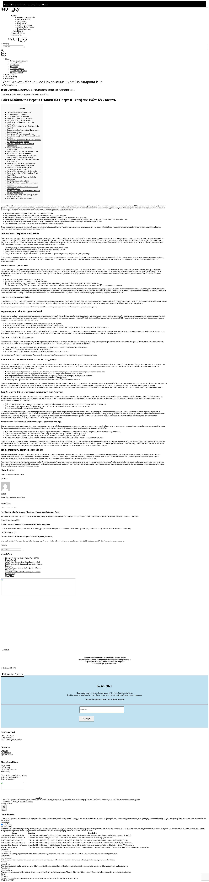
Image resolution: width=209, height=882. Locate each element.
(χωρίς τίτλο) (9, 576)
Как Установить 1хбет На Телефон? (20, 198)
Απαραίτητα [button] (5, 823)
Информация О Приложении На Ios (20, 134)
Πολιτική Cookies (26, 802)
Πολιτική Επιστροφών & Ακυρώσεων (14, 775)
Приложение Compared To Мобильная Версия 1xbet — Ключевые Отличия (21, 164)
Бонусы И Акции (13, 189)
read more (135, 516)
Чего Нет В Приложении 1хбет (18, 116)
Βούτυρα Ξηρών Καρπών (26, 17)
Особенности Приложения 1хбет (19, 112)
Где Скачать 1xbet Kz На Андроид (19, 120)
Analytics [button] (4, 862)
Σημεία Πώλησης (19, 33)
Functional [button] (4, 850)
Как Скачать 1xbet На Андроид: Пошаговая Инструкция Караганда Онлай (30, 512)
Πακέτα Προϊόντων (24, 29)
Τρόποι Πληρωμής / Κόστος (11, 777)
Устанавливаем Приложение (17, 114)
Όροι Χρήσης (5, 767)
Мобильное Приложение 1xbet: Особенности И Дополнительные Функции (24, 141)
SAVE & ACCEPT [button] (7, 880)
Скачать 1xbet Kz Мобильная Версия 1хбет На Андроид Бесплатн (26, 536)
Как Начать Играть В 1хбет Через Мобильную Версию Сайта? (19, 168)
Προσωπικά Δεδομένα (8, 769)
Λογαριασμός (5, 766)
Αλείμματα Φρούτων (24, 25)
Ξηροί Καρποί (22, 21)
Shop (14, 15)
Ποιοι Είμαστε (18, 31)
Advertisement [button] (6, 868)
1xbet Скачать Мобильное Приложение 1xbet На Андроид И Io (25, 524)
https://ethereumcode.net (17, 497)
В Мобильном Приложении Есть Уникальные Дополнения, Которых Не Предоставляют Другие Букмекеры (21, 155)
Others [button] (3, 874)
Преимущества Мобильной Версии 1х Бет (22, 151)
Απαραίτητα (7, 825)
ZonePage (39, 798)
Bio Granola (21, 23)
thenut (3, 494)
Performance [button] (5, 856)
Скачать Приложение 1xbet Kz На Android (22, 171)
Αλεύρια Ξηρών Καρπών (26, 27)
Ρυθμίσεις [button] (6, 802)
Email (22, 474)
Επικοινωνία (17, 35)
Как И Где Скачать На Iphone (18, 181)
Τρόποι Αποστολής (7, 779)
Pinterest (16, 474)
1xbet (103, 227)
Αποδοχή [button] (16, 802)
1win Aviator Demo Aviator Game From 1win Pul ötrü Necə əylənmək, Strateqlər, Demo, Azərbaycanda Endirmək (23, 564)
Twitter (10, 474)
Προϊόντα (4, 751)
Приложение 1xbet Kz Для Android (20, 118)
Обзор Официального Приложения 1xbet (22, 187)
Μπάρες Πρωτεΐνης (24, 19)
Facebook (4, 474)
